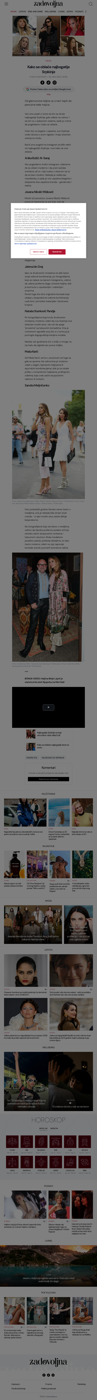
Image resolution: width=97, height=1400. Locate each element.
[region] (48, 230)
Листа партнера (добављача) (25, 244)
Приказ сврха (38, 252)
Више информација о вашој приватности (50, 230)
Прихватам (57, 252)
